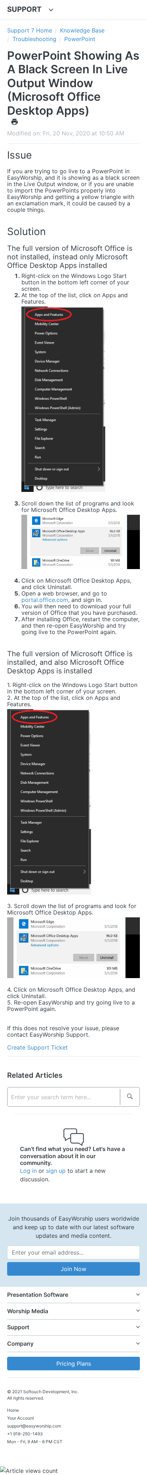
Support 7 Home (29, 30)
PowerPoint (79, 39)
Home (13, 1410)
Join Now (73, 1268)
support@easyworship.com (34, 1426)
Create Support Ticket (37, 1047)
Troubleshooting (34, 39)
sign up (56, 1170)
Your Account (20, 1418)
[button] (73, 1294)
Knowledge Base (82, 30)
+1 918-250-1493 (25, 1433)
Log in (28, 1170)
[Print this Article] (15, 121)
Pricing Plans (73, 1363)
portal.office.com (44, 599)
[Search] (130, 1097)
